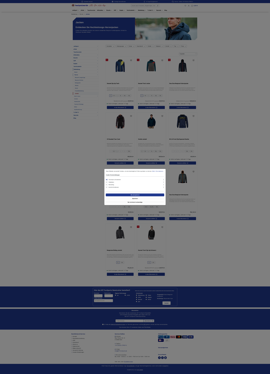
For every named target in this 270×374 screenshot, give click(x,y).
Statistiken (111, 182)
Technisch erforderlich (115, 179)
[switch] (107, 182)
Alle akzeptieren (135, 195)
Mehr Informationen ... (158, 171)
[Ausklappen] (163, 179)
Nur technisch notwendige (135, 202)
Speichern (135, 198)
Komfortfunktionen (114, 187)
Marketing (111, 184)
